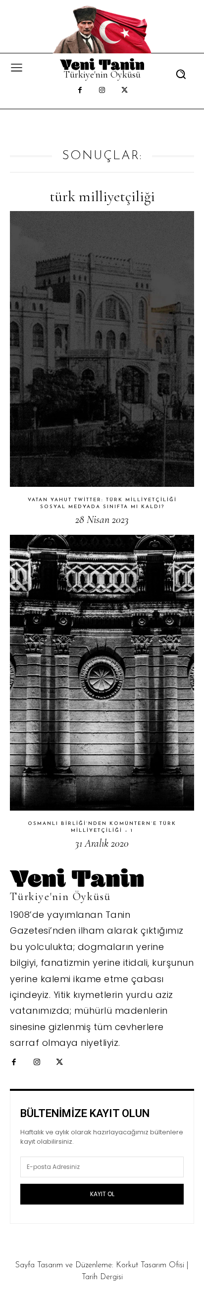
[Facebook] (80, 90)
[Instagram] (102, 90)
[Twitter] (124, 90)
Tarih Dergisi (102, 1277)
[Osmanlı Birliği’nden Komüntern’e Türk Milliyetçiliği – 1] (102, 673)
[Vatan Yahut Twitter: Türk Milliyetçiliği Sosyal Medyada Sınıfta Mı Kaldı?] (102, 349)
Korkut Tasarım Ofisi (150, 1265)
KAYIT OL (102, 1194)
